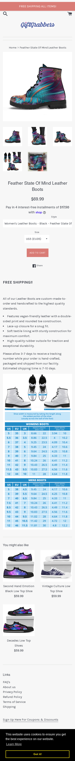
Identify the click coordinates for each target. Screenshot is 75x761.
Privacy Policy (12, 692)
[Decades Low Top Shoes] (19, 620)
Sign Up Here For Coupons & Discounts (30, 719)
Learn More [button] (14, 744)
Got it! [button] (37, 754)
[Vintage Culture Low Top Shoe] (56, 566)
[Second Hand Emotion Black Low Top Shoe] (19, 566)
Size (37, 232)
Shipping (9, 706)
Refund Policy (12, 697)
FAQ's (6, 682)
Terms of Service (14, 702)
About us (9, 687)
